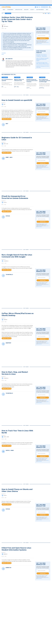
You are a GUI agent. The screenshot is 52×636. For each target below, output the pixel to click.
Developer (26, 9)
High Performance (40, 9)
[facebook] (35, 7)
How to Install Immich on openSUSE (7, 80)
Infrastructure (18, 9)
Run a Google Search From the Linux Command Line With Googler (44, 80)
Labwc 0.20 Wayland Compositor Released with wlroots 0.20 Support (42, 59)
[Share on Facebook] (45, 13)
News (4, 9)
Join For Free (42, 38)
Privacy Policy (40, 43)
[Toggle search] (49, 7)
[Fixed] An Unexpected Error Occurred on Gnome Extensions (32, 80)
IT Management (10, 9)
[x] (39, 7)
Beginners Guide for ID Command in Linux (19, 80)
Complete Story (5, 152)
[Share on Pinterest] (48, 13)
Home (2, 13)
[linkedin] (37, 7)
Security (32, 9)
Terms (48, 42)
